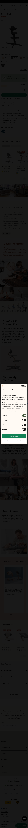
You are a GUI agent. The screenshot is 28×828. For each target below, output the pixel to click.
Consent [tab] (5, 390)
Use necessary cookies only (14, 441)
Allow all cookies (14, 436)
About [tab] (23, 390)
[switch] (24, 420)
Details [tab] (14, 390)
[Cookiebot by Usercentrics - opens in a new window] (20, 386)
